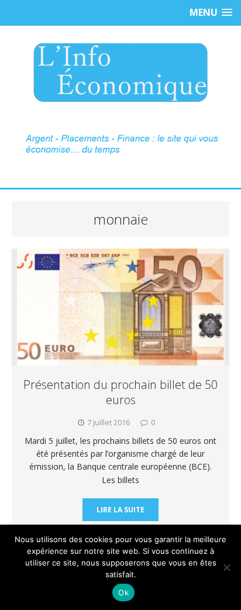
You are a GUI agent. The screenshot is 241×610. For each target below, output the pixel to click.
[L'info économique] (120, 72)
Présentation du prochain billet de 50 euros (120, 392)
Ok (123, 592)
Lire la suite (120, 510)
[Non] (226, 567)
